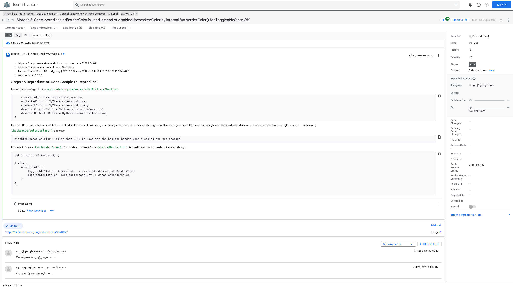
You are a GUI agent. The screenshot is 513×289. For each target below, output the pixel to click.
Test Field (456, 184)
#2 (440, 232)
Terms (19, 285)
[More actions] (508, 20)
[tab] (15, 27)
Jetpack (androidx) (71, 13)
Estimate (456, 153)
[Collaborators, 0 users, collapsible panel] (489, 100)
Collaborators (459, 100)
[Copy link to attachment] (52, 210)
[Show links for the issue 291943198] (136, 14)
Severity (455, 57)
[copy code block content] (439, 95)
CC (452, 107)
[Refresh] (8, 20)
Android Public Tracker (21, 13)
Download (40, 210)
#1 (63, 53)
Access (455, 70)
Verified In (457, 200)
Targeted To (457, 195)
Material (113, 13)
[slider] (447, 156)
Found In (455, 189)
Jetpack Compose (95, 13)
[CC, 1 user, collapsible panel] (489, 107)
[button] (480, 36)
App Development (47, 13)
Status (454, 64)
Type (453, 42)
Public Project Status (455, 167)
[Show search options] (456, 4)
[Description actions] (438, 55)
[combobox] (267, 4)
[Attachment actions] (438, 203)
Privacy (7, 285)
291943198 (127, 13)
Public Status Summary (459, 177)
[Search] (77, 4)
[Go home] (3, 20)
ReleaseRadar (458, 147)
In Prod (455, 206)
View (30, 210)
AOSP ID (456, 139)
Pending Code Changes (456, 131)
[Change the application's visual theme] (471, 5)
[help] (479, 5)
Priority (455, 50)
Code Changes (456, 122)
